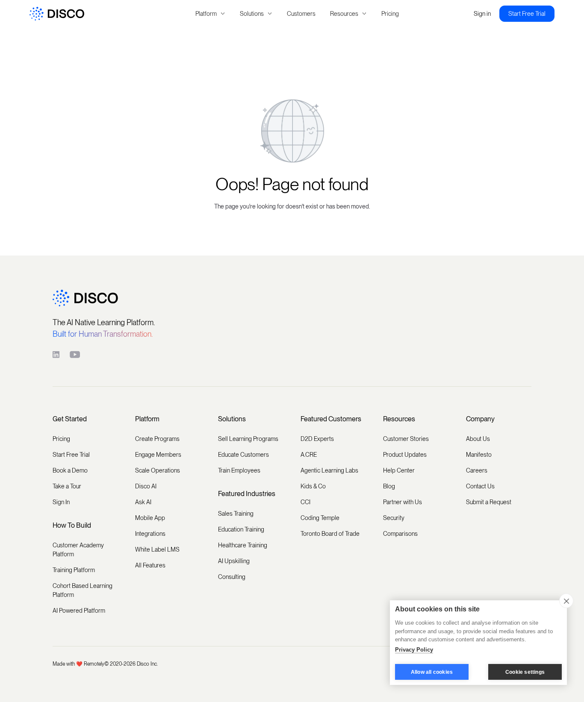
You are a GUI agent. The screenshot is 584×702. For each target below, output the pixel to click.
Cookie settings (525, 672)
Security (393, 517)
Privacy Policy (414, 649)
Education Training (241, 529)
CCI (305, 502)
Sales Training (236, 513)
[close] (566, 600)
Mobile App (150, 517)
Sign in (482, 13)
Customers (301, 13)
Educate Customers (243, 454)
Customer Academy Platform (78, 550)
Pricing (390, 13)
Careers (476, 470)
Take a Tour (67, 486)
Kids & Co (313, 486)
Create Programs (157, 438)
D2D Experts (317, 438)
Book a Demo (70, 470)
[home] (100, 14)
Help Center (399, 470)
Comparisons (400, 533)
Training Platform (74, 570)
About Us (478, 438)
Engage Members (158, 454)
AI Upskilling (234, 561)
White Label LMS (157, 549)
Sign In (61, 502)
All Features (150, 565)
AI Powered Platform (79, 610)
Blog (389, 486)
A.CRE (309, 454)
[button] (210, 14)
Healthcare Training (242, 545)
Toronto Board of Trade (330, 533)
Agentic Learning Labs (329, 470)
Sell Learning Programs (248, 438)
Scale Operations (157, 470)
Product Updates (405, 454)
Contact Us (480, 486)
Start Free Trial (527, 13)
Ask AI (143, 502)
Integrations (150, 533)
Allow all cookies (432, 672)
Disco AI (145, 486)
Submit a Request (488, 502)
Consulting (231, 576)
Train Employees (239, 470)
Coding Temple (320, 517)
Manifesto (479, 454)
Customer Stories (406, 438)
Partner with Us (402, 502)
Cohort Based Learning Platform (82, 590)
